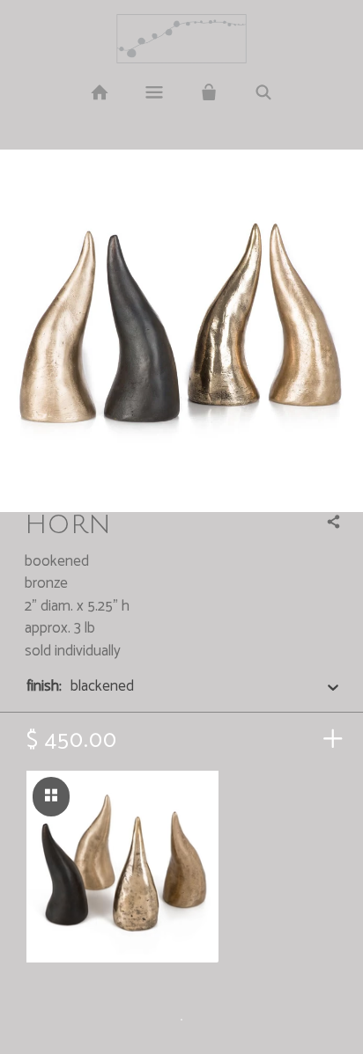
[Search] (263, 93)
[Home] (98, 93)
